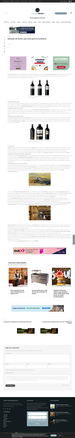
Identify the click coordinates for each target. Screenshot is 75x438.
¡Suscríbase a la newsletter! (61, 13)
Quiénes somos (6, 1)
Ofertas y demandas (46, 22)
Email (28, 364)
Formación (30, 22)
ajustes (21, 436)
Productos (6, 22)
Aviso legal (17, 1)
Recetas (57, 22)
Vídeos (39, 22)
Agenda (34, 22)
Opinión (53, 22)
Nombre (7, 364)
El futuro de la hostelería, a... (61, 420)
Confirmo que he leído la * (37, 419)
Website (50, 364)
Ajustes (60, 435)
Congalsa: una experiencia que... (62, 404)
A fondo (18, 22)
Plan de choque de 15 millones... (62, 412)
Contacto (39, 1)
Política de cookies (23, 1)
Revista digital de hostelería (37, 18)
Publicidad (12, 1)
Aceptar (53, 435)
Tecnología (24, 22)
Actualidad (12, 22)
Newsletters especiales (66, 22)
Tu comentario (8, 353)
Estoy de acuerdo (9, 372)
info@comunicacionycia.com (46, 379)
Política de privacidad (32, 1)
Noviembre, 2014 (10, 44)
